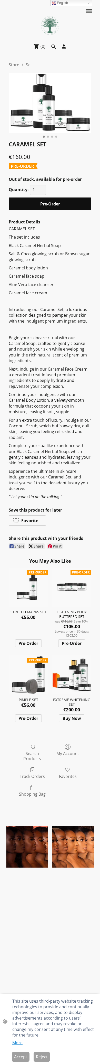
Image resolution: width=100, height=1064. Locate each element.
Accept (20, 1057)
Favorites (68, 776)
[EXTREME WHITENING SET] (71, 675)
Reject (42, 1057)
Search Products (32, 756)
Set (29, 65)
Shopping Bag (32, 794)
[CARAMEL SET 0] (50, 103)
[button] (27, 520)
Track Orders (32, 776)
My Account (67, 753)
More (17, 1043)
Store (14, 65)
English (62, 3)
